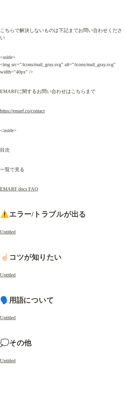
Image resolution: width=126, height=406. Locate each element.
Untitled (8, 232)
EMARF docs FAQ (19, 189)
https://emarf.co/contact (22, 110)
